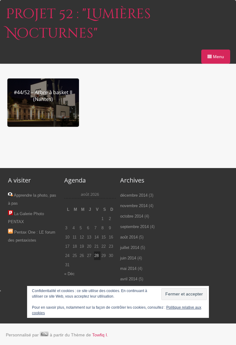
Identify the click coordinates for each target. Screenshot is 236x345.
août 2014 (129, 237)
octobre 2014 (131, 216)
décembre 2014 (134, 195)
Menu (218, 56)
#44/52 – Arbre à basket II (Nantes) (43, 95)
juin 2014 (128, 258)
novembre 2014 (134, 205)
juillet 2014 (129, 247)
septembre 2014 (134, 226)
